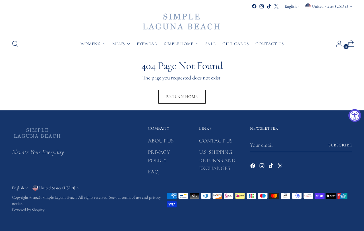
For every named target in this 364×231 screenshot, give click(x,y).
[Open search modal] (15, 43)
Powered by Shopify (28, 209)
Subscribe (340, 145)
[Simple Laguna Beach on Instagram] (261, 6)
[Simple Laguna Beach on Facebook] (254, 6)
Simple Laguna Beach (59, 197)
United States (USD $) (330, 6)
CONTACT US (215, 140)
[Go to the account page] (337, 43)
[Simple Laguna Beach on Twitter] (276, 6)
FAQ (153, 171)
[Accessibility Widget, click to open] (354, 115)
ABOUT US (160, 140)
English (291, 6)
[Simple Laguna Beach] (182, 22)
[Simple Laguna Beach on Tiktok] (269, 6)
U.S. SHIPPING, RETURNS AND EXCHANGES (217, 160)
